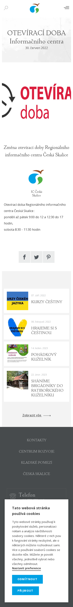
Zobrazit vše (32, 415)
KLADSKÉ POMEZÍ (36, 463)
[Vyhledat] (7, 8)
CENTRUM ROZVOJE (36, 452)
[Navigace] (66, 7)
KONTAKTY (36, 440)
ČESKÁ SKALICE (36, 474)
